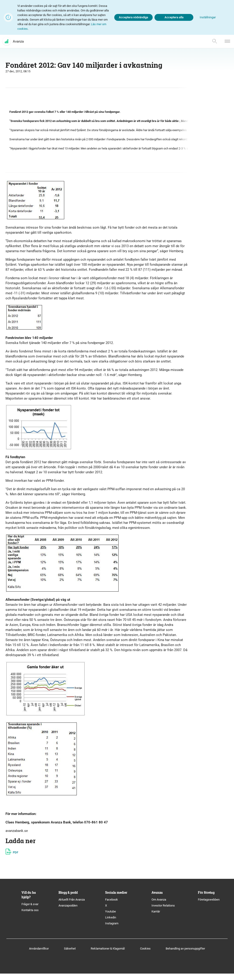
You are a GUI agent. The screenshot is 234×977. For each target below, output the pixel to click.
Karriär (156, 911)
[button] (207, 17)
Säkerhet (70, 948)
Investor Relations (163, 905)
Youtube (110, 911)
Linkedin (110, 917)
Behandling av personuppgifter (185, 948)
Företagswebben (209, 899)
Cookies (145, 948)
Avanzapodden (67, 905)
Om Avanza (159, 899)
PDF (15, 852)
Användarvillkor (39, 948)
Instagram (111, 923)
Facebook (111, 899)
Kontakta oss (30, 910)
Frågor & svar (29, 904)
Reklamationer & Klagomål (108, 948)
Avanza (18, 41)
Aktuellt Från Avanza (71, 899)
